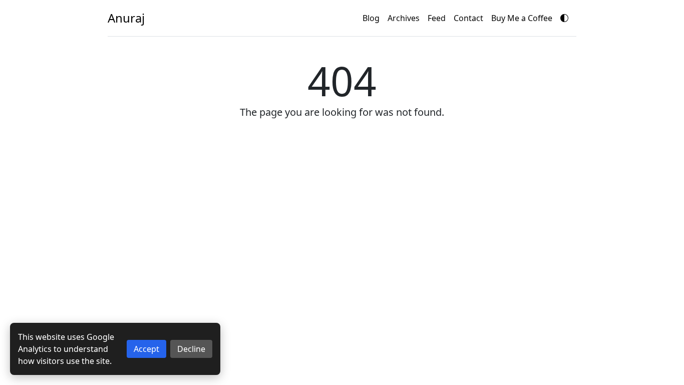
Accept (146, 348)
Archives (404, 18)
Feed (437, 18)
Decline (191, 348)
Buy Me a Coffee (521, 18)
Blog (371, 18)
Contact (468, 18)
